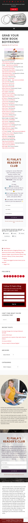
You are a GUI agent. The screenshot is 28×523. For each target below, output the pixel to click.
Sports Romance (15, 254)
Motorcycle (5, 252)
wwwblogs (18, 252)
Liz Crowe (4, 131)
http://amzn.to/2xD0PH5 (8, 144)
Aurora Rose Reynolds (7, 66)
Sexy (24, 254)
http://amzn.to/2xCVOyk (8, 68)
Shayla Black (11, 70)
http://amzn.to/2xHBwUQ (18, 131)
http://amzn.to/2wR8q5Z (8, 138)
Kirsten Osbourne (6, 111)
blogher (8, 254)
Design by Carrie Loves (16, 520)
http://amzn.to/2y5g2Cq (8, 116)
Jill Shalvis (4, 98)
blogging (15, 250)
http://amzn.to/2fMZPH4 (8, 75)
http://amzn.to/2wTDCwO (8, 71)
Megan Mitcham (6, 128)
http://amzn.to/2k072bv (8, 129)
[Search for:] (9, 319)
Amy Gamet (5, 121)
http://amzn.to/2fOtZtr (12, 65)
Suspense (4, 258)
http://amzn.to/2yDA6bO (8, 106)
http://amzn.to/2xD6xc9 (8, 110)
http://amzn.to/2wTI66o (8, 148)
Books (21, 254)
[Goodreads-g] (15, 276)
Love (24, 250)
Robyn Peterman (6, 88)
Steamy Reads (19, 256)
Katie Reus (4, 136)
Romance (4, 256)
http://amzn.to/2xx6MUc (8, 93)
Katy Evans (4, 80)
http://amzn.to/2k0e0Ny (8, 123)
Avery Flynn (5, 108)
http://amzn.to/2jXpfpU (8, 90)
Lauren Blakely (6, 63)
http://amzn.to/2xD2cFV (8, 113)
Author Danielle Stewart (8, 143)
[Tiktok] (10, 276)
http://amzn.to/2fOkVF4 (8, 103)
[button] (14, 28)
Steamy (9, 256)
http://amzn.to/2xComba (8, 126)
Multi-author (11, 252)
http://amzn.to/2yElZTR (8, 62)
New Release (7, 248)
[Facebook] (5, 276)
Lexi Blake (4, 70)
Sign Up (14, 304)
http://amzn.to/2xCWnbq (8, 100)
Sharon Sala (5, 85)
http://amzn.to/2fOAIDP (8, 78)
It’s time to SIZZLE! (6, 341)
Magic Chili (6, 264)
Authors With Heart (7, 335)
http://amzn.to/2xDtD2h (8, 96)
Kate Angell (5, 146)
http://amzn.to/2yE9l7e (8, 141)
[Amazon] (21, 276)
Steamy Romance (8, 250)
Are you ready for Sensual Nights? (10, 343)
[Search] (18, 319)
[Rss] (23, 276)
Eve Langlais (5, 91)
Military (20, 250)
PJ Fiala (13, 256)
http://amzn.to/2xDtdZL (18, 80)
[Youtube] (13, 276)
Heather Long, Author (7, 95)
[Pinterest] (7, 276)
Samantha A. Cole (6, 124)
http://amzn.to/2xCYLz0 (8, 83)
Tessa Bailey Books (7, 73)
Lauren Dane (5, 115)
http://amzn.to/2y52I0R (8, 86)
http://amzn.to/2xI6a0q (8, 134)
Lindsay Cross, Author (7, 133)
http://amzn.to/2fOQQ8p (8, 119)
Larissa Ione (5, 101)
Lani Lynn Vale (5, 81)
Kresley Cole (5, 105)
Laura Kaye (5, 76)
